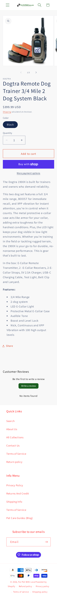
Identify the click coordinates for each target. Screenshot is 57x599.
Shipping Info (14, 501)
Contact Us (13, 445)
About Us (11, 429)
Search (10, 421)
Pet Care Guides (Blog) (19, 518)
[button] (7, 5)
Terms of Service (16, 453)
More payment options (28, 173)
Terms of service (21, 592)
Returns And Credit (17, 493)
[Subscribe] (46, 542)
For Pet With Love (26, 582)
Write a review (28, 385)
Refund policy (25, 586)
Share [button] (9, 346)
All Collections (15, 437)
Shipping (7, 112)
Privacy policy (42, 586)
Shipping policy (40, 592)
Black (10, 124)
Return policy (14, 462)
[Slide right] (36, 72)
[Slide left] (20, 72)
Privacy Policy (14, 485)
